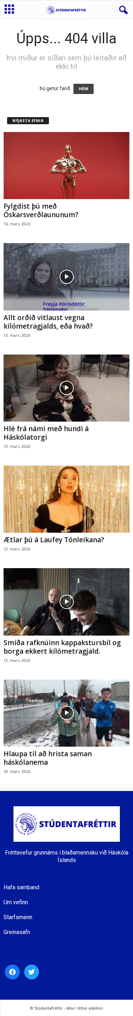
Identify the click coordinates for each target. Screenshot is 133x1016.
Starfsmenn (18, 917)
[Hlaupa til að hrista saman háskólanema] (66, 713)
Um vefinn (16, 902)
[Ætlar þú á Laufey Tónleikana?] (66, 499)
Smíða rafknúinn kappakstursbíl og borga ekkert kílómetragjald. (62, 647)
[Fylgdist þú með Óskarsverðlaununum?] (66, 165)
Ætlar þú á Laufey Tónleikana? (54, 539)
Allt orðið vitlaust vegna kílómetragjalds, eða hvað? (48, 322)
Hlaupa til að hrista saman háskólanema (48, 758)
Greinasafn (17, 932)
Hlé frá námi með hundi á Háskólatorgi (46, 433)
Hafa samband (21, 887)
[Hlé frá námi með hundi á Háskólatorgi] (66, 388)
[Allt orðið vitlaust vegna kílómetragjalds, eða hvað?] (66, 276)
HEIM (83, 89)
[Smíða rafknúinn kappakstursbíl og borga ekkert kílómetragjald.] (66, 601)
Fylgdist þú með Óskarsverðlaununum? (41, 210)
